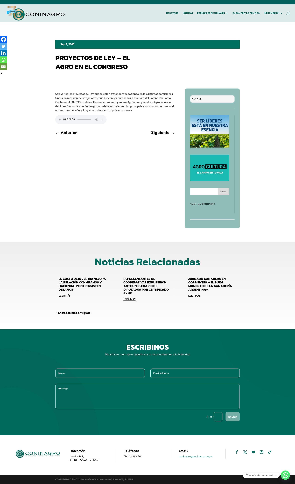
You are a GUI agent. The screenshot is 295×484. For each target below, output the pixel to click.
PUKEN (129, 479)
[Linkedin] (3, 53)
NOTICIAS (188, 13)
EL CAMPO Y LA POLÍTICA (246, 13)
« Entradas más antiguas (72, 312)
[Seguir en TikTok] (269, 452)
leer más (65, 296)
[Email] (3, 66)
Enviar (232, 417)
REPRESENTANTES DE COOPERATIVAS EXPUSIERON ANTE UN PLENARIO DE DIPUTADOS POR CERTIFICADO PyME (146, 286)
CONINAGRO (62, 479)
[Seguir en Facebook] (237, 452)
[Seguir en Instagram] (261, 452)
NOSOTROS (172, 13)
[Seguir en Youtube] (253, 452)
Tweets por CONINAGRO (202, 204)
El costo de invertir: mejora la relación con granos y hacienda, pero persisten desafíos (82, 284)
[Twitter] (3, 46)
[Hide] (1, 73)
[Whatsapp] (3, 59)
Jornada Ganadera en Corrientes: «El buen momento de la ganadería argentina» (210, 284)
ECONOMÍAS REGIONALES (211, 13)
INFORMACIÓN (271, 13)
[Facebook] (3, 39)
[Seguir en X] (245, 452)
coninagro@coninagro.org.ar (196, 456)
